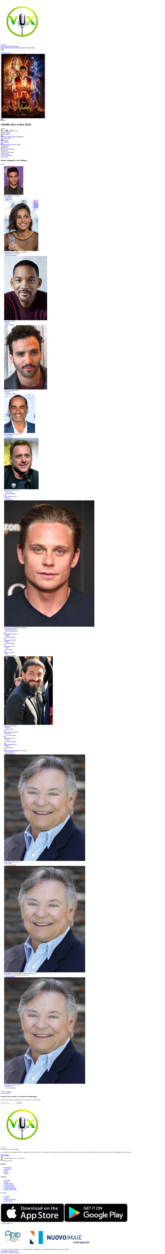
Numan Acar (7, 726)
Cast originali (7, 1169)
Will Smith (7, 321)
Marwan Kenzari (8, 390)
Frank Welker (8, 862)
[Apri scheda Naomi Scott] (21, 250)
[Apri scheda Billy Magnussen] (49, 626)
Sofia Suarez (9, 649)
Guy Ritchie (7, 132)
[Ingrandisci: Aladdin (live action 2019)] (23, 86)
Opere (12, 47)
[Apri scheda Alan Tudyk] (21, 489)
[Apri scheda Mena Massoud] (13, 194)
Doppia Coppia (8, 1183)
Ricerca (6, 1173)
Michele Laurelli (14, 1252)
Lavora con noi (8, 1201)
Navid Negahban (8, 434)
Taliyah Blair (7, 646)
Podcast (6, 1182)
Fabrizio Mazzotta (10, 493)
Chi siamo (27, 47)
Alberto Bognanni (10, 637)
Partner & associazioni (10, 1199)
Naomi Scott (7, 252)
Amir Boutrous (8, 634)
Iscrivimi (19, 1103)
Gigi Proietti (9, 437)
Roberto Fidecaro (10, 976)
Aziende (16, 47)
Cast (9, 47)
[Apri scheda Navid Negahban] (19, 432)
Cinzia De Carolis (10, 741)
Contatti (32, 47)
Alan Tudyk (7, 490)
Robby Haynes (8, 732)
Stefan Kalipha (8, 744)
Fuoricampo (21, 47)
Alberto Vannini (10, 643)
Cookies (3, 1251)
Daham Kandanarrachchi (11, 750)
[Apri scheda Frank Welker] (44, 860)
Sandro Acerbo (10, 324)
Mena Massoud (8, 196)
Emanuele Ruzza (10, 753)
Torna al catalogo (7, 1091)
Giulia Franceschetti (11, 255)
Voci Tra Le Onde (9, 1185)
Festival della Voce (9, 1186)
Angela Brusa (9, 499)
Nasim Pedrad (8, 496)
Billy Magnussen (8, 627)
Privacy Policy (9, 1251)
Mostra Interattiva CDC (10, 1189)
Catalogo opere (7, 53)
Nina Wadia (7, 738)
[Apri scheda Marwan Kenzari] (25, 389)
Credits (15, 1251)
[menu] (2, 49)
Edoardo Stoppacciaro (12, 631)
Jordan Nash (7, 640)
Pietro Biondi (9, 747)
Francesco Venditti (11, 393)
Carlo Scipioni (9, 729)
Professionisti (4, 47)
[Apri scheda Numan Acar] (28, 724)
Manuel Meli (9, 199)
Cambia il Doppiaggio (10, 1188)
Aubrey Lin (7, 652)
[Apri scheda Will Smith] (25, 319)
